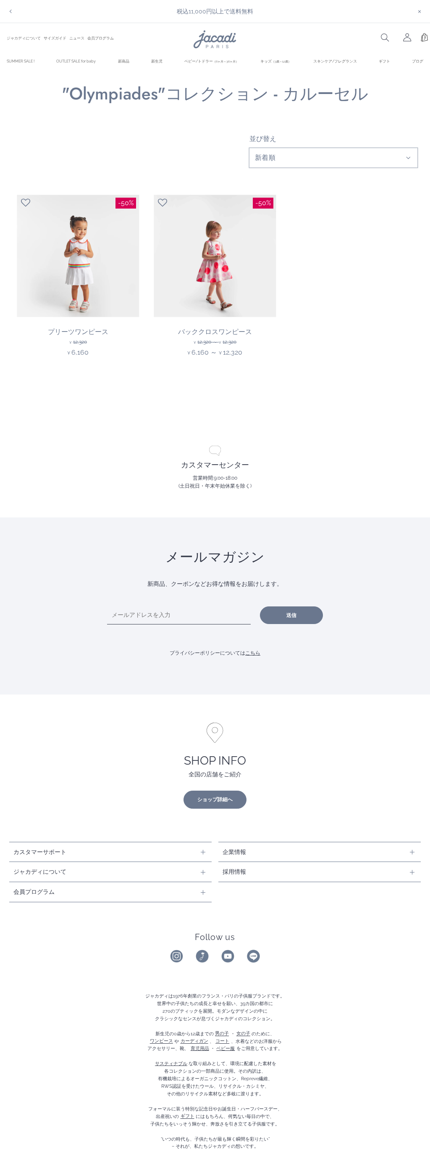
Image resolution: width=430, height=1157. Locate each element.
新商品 (123, 61)
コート (222, 1041)
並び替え (262, 138)
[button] (25, 203)
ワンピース (161, 1041)
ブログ (417, 61)
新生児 (157, 61)
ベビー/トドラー (211, 61)
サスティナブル (171, 1063)
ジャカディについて (24, 38)
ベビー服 (225, 1048)
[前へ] (10, 11)
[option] (215, 11)
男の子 (222, 1034)
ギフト (384, 61)
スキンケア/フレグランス (335, 61)
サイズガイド (55, 38)
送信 (291, 615)
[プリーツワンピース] (78, 256)
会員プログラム (100, 38)
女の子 (243, 1034)
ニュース (76, 38)
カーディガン (194, 1041)
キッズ (275, 61)
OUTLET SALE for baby (76, 61)
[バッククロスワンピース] (215, 256)
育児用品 (200, 1048)
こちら (252, 653)
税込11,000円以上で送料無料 (215, 11)
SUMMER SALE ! (20, 61)
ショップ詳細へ (215, 799)
